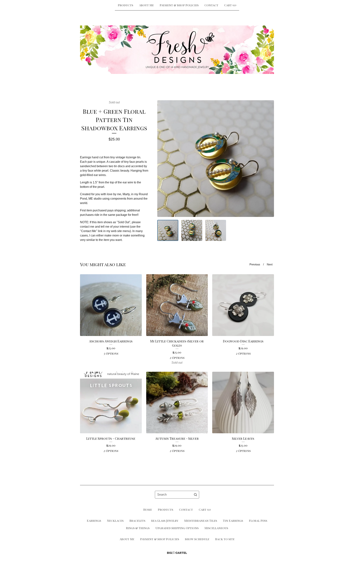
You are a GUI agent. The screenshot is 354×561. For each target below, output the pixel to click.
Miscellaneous (216, 528)
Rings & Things (138, 528)
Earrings (94, 520)
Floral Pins (258, 520)
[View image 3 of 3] (215, 230)
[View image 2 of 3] (191, 230)
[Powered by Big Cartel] (177, 552)
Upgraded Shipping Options (177, 528)
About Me (146, 5)
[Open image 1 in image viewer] (215, 158)
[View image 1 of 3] (167, 230)
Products (125, 5)
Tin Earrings (233, 520)
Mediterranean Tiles (200, 520)
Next (270, 264)
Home (147, 509)
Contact (211, 5)
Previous (254, 264)
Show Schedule (197, 539)
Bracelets (137, 520)
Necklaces (115, 520)
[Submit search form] (195, 494)
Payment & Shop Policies (179, 5)
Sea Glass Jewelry (164, 520)
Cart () (230, 5)
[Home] (177, 49)
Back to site (225, 539)
